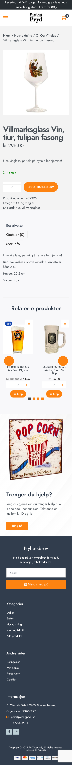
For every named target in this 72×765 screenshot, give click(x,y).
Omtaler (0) (15, 234)
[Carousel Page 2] (34, 399)
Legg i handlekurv (41, 187)
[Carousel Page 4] (42, 399)
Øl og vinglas (46, 35)
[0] (63, 17)
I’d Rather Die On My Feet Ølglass (18, 368)
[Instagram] (16, 732)
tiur (18, 207)
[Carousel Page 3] (38, 399)
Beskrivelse (14, 225)
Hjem (7, 35)
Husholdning (23, 35)
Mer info (13, 243)
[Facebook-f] (9, 732)
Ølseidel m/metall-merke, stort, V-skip (54, 370)
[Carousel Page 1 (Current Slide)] (29, 399)
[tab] (36, 225)
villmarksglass (31, 207)
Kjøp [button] (20, 394)
